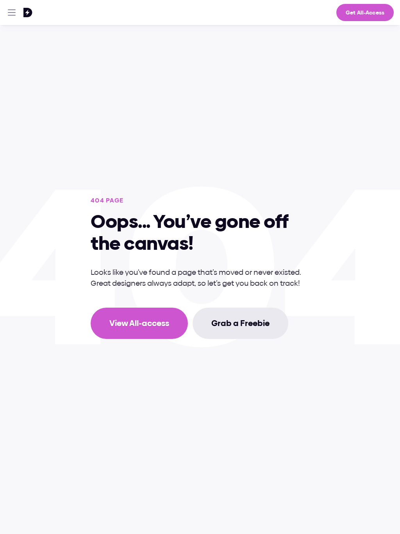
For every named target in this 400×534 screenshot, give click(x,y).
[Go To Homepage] (17, 12)
